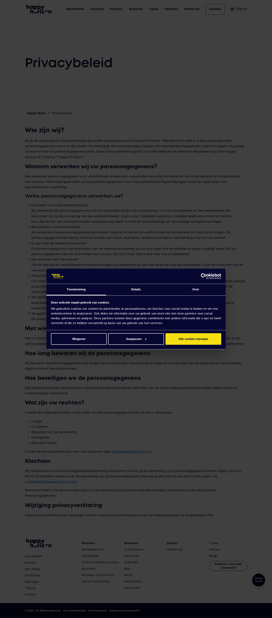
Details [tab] (136, 289)
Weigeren (78, 339)
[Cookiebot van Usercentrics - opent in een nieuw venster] (203, 276)
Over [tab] (195, 289)
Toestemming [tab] (76, 289)
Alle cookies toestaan (193, 339)
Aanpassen (134, 339)
